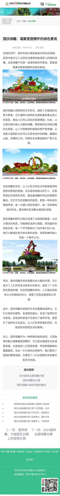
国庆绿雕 (31, 21)
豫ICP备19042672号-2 (36, 474)
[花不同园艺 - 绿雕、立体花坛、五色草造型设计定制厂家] (30, 3)
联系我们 (30, 460)
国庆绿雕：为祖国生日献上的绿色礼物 (16, 434)
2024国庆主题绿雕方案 (31, 375)
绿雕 (24, 21)
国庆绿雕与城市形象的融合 (31, 385)
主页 (18, 21)
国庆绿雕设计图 (31, 380)
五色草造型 (37, 452)
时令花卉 (47, 452)
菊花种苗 (20, 452)
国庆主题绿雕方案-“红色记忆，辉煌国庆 (31, 412)
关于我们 (55, 452)
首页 (3, 452)
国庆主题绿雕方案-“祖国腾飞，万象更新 (31, 421)
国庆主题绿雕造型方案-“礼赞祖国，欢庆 (31, 408)
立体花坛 (28, 452)
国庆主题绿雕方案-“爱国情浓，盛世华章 (31, 417)
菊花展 (13, 452)
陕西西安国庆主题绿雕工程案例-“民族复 (31, 404)
